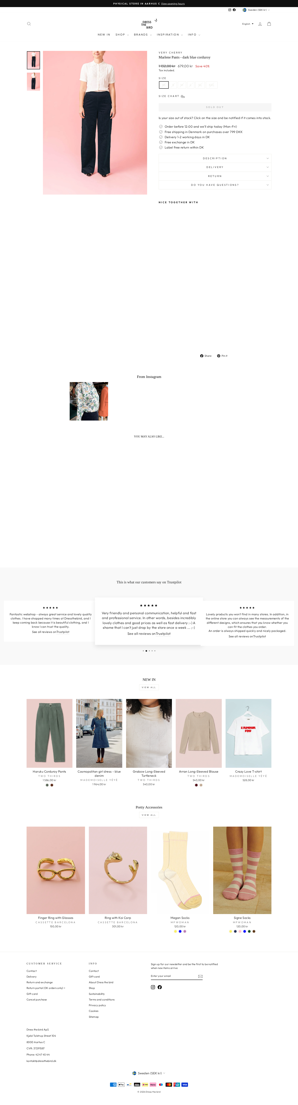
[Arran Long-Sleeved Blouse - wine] (196, 785)
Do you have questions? (215, 184)
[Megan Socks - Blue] (180, 931)
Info (193, 34)
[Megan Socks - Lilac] (184, 931)
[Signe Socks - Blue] (244, 931)
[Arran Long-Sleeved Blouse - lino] (201, 785)
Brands (141, 34)
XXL (212, 85)
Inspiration (168, 34)
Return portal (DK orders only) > (46, 988)
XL (200, 85)
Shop (121, 34)
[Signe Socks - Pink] (240, 931)
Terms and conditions (102, 999)
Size (162, 78)
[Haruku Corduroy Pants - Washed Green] (47, 785)
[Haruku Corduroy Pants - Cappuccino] (51, 785)
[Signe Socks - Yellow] (230, 931)
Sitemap (94, 1016)
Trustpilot (62, 632)
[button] (248, 24)
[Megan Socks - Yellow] (175, 931)
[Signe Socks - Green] (249, 931)
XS (164, 85)
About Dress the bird (101, 982)
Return (215, 176)
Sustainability (97, 993)
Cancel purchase (37, 999)
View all (149, 687)
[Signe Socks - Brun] (254, 931)
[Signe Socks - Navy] (235, 931)
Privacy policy (97, 1005)
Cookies (93, 1011)
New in (104, 34)
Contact (32, 971)
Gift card (32, 993)
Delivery (215, 167)
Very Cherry (171, 52)
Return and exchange (40, 982)
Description (215, 158)
